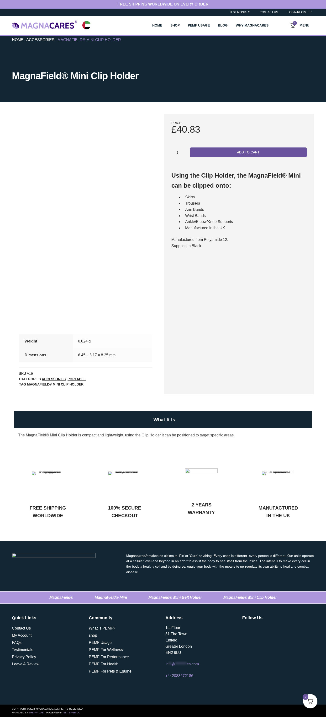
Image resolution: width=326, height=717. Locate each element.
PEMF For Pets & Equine (110, 671)
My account (22, 635)
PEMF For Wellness (106, 650)
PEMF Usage (199, 25)
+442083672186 (179, 676)
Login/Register (300, 12)
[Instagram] (258, 628)
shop (93, 635)
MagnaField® (61, 597)
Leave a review (25, 664)
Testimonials (239, 12)
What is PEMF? (102, 628)
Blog (223, 25)
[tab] (163, 419)
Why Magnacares (252, 25)
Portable (77, 379)
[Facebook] (271, 628)
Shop (175, 25)
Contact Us (269, 12)
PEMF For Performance (109, 657)
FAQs (16, 643)
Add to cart (248, 152)
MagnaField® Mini (111, 597)
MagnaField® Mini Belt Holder (175, 597)
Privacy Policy (24, 657)
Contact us (21, 628)
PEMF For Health (103, 664)
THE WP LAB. (36, 712)
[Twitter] (245, 628)
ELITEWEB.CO (71, 712)
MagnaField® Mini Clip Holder (55, 384)
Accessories (40, 40)
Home (157, 25)
